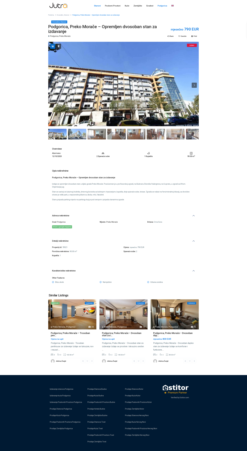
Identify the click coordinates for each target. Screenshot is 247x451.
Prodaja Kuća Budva (95, 396)
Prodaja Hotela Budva (96, 409)
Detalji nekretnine (60, 241)
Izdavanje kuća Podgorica (60, 396)
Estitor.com (184, 398)
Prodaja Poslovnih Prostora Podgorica (65, 422)
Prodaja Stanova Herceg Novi (137, 415)
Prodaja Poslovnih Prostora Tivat (100, 435)
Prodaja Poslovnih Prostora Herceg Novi (141, 428)
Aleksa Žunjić (61, 361)
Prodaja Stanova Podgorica (61, 409)
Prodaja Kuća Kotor (132, 396)
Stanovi (97, 6)
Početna (51, 15)
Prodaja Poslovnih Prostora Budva (101, 402)
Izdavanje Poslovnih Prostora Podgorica (66, 402)
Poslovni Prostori (113, 6)
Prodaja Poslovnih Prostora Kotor (138, 402)
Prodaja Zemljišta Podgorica (61, 428)
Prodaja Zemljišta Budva (97, 415)
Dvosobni (60, 15)
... (59, 350)
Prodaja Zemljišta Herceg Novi (137, 435)
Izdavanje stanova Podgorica (61, 389)
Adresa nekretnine (60, 215)
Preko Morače (64, 36)
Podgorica (162, 6)
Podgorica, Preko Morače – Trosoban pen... (70, 334)
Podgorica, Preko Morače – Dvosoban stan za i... (121, 334)
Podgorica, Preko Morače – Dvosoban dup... (173, 334)
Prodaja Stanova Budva (97, 389)
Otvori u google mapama (62, 227)
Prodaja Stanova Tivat (96, 422)
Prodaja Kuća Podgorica (59, 415)
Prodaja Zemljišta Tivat (96, 442)
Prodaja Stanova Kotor (134, 389)
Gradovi (149, 6)
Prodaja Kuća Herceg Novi (135, 422)
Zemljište (138, 6)
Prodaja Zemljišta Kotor (134, 409)
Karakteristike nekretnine (64, 271)
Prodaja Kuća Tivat (95, 428)
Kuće (127, 6)
